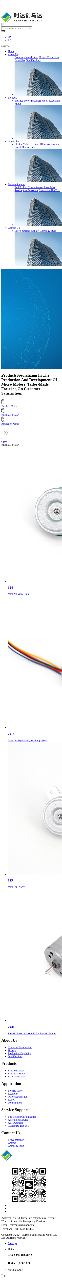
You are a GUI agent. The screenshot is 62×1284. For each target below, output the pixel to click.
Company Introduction (26, 57)
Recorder (34, 144)
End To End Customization (29, 187)
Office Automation (50, 144)
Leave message (22, 230)
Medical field (28, 147)
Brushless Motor (39, 100)
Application (14, 141)
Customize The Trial (49, 190)
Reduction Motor (17, 1076)
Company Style (48, 230)
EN (10, 40)
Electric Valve (22, 144)
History (43, 57)
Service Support (16, 184)
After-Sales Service (18, 1119)
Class (4, 441)
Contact (35, 230)
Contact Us (14, 227)
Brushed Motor (22, 100)
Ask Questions (30, 190)
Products (12, 97)
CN (10, 37)
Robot (18, 147)
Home (11, 51)
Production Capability (19, 1053)
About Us (13, 54)
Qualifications (33, 60)
